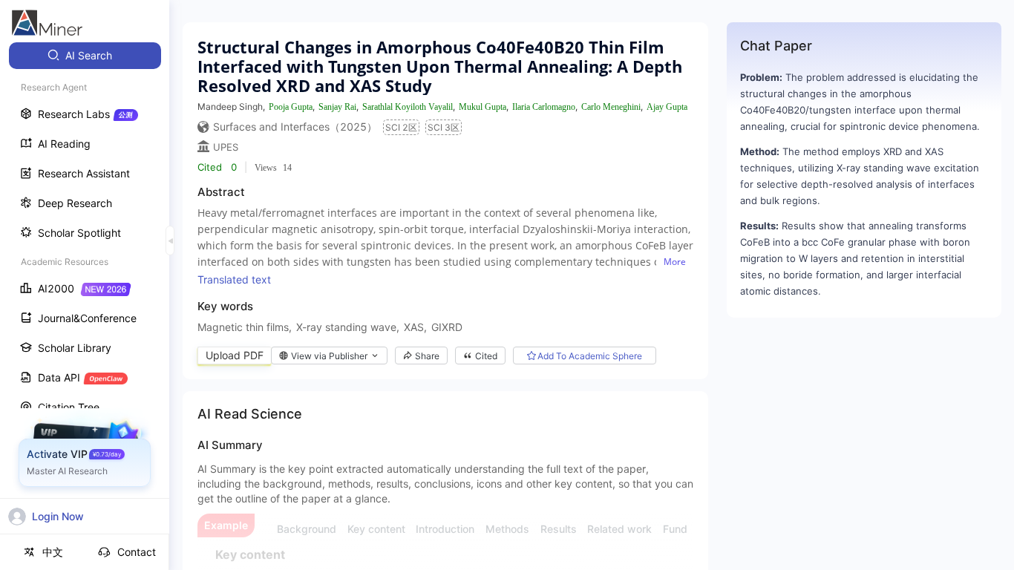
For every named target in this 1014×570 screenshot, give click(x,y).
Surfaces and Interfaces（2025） (295, 126)
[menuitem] (85, 55)
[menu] (84, 275)
